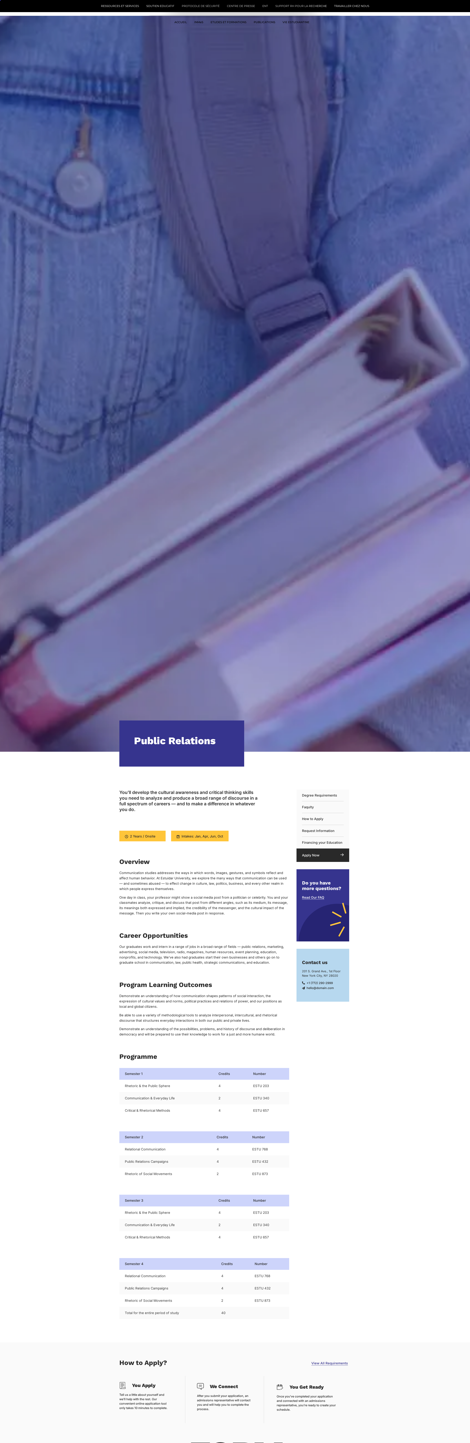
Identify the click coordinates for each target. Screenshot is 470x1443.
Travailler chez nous (351, 6)
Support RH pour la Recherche (301, 6)
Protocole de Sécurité (201, 6)
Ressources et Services (120, 6)
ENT (265, 6)
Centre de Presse (241, 6)
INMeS (198, 22)
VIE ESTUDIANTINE (296, 22)
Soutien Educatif (160, 6)
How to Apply (312, 819)
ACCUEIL (180, 22)
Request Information (318, 831)
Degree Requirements (319, 795)
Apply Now (310, 855)
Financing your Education (322, 842)
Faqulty (308, 807)
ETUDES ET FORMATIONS (228, 22)
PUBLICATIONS (264, 22)
